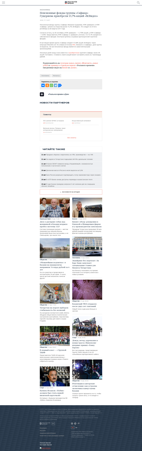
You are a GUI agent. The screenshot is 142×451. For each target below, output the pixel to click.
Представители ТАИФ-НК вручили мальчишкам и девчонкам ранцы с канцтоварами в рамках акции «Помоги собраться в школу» (54, 355)
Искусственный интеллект (81, 122)
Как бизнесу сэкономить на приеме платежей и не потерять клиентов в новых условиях (85, 267)
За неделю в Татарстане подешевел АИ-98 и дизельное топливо (67, 159)
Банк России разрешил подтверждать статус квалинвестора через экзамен (71, 175)
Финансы (56, 76)
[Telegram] (55, 85)
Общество (43, 259)
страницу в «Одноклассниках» (63, 65)
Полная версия (45, 443)
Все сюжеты (71, 138)
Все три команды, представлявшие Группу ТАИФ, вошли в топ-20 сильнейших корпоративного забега (85, 347)
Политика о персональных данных (52, 436)
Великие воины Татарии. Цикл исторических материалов (54, 130)
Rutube (65, 68)
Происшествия (45, 219)
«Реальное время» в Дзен (58, 94)
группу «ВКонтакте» (83, 63)
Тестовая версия (46, 445)
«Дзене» (73, 68)
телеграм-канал (67, 63)
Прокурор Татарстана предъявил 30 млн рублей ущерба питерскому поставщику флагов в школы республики (87, 227)
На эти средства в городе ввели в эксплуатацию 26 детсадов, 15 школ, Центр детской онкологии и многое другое (54, 270)
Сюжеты (47, 114)
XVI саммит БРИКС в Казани (53, 122)
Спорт (42, 388)
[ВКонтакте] (43, 85)
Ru (72, 427)
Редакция (43, 428)
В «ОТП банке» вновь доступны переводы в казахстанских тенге (66, 179)
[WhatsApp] (51, 85)
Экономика (45, 10)
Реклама (43, 430)
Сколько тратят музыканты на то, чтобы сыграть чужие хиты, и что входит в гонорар (86, 390)
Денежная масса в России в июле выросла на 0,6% (62, 170)
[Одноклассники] (47, 85)
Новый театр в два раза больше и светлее (84, 307)
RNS (73, 45)
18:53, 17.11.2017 (45, 20)
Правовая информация (48, 433)
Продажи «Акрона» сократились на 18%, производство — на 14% (67, 155)
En (76, 428)
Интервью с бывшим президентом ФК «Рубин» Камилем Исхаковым (53, 395)
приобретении (74, 53)
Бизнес (74, 219)
